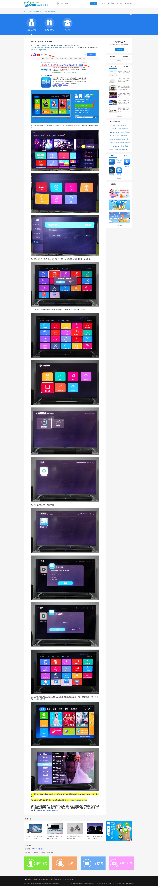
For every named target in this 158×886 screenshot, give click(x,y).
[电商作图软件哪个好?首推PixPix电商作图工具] (113, 73)
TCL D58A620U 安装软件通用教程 (120, 132)
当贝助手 (127, 166)
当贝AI (67, 879)
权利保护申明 (32, 883)
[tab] (31, 23)
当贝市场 (119, 3)
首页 (103, 3)
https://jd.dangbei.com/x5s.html (47, 810)
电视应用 (111, 3)
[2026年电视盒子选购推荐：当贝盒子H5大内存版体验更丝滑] (113, 80)
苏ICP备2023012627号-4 (77, 883)
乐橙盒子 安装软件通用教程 (118, 125)
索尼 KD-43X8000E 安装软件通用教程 (120, 139)
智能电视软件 (45, 879)
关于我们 (26, 883)
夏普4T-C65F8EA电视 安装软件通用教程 (120, 149)
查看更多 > (119, 61)
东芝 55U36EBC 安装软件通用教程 (120, 135)
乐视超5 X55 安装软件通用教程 (119, 129)
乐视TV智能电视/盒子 (36, 11)
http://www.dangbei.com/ (38, 50)
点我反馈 (119, 49)
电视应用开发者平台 (57, 879)
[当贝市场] (119, 831)
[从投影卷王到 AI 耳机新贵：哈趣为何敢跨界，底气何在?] (113, 110)
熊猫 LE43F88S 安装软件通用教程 (120, 142)
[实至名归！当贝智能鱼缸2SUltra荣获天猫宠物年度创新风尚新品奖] (113, 88)
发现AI (72, 879)
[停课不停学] (119, 193)
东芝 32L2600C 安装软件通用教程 (120, 146)
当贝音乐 (119, 163)
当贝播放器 (111, 175)
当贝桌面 (119, 175)
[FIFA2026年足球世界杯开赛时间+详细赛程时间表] (113, 95)
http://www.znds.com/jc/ (78, 800)
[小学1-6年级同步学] (119, 205)
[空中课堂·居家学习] (119, 217)
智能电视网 (128, 3)
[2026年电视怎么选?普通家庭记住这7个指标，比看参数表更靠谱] (113, 102)
